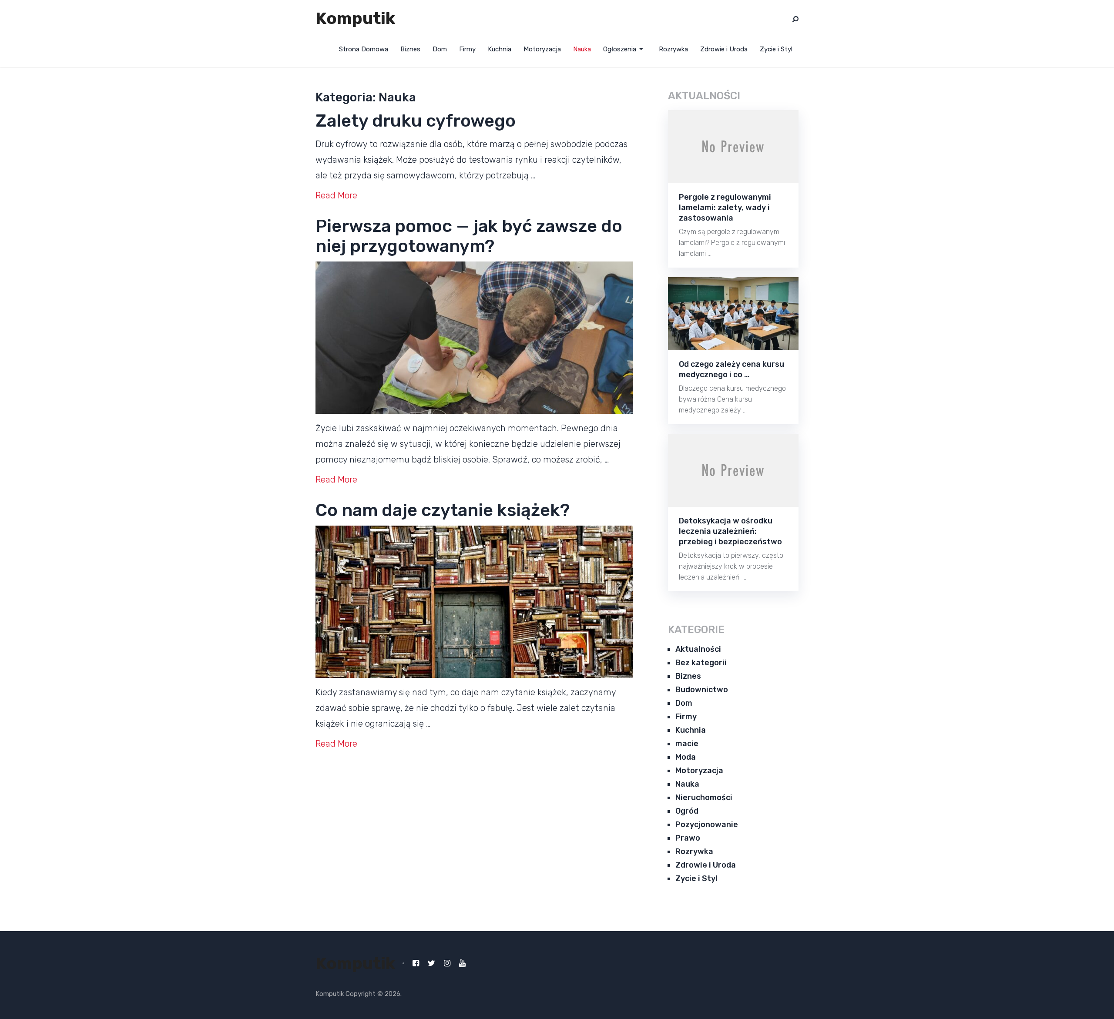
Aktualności (698, 649)
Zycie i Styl (776, 49)
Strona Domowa (363, 49)
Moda (685, 757)
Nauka (582, 49)
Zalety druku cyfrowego (415, 121)
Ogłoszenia (619, 49)
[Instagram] (447, 963)
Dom (440, 49)
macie (686, 743)
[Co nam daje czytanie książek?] (474, 602)
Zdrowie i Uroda (724, 49)
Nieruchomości (703, 797)
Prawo (687, 838)
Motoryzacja (542, 49)
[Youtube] (462, 963)
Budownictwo (701, 689)
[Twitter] (431, 963)
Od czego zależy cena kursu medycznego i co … (731, 369)
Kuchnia (499, 49)
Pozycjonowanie (706, 824)
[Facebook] (416, 963)
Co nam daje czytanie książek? (442, 510)
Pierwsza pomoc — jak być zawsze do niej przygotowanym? (468, 236)
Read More (336, 195)
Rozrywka (673, 49)
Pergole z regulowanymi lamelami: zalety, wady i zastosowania (725, 207)
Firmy (467, 49)
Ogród (686, 811)
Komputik (355, 18)
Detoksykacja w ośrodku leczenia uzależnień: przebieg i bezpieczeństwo (730, 531)
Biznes (410, 49)
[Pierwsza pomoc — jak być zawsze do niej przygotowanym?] (474, 337)
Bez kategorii (701, 662)
